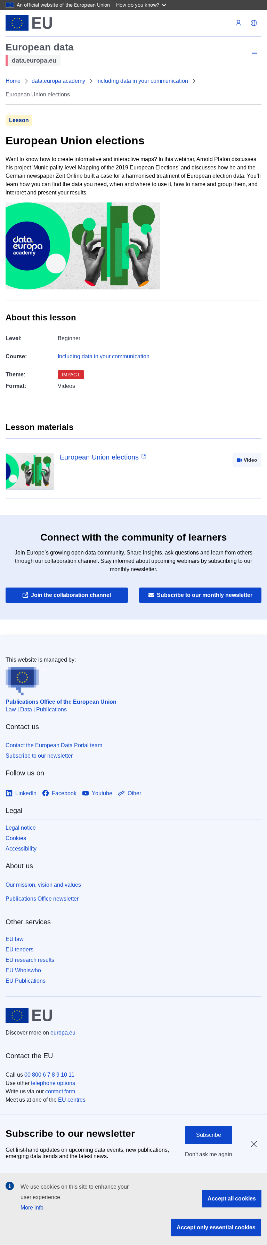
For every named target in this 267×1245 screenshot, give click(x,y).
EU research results (30, 960)
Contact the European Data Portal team (54, 745)
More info (32, 1208)
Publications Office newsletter (42, 899)
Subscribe (208, 1135)
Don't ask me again (208, 1154)
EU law (15, 939)
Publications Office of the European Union (61, 702)
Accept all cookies (232, 1199)
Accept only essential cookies (216, 1227)
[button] (253, 23)
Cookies (16, 838)
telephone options (53, 1083)
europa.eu (62, 1033)
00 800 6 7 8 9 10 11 (49, 1075)
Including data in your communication (142, 81)
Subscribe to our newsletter (39, 756)
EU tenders (19, 949)
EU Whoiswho (23, 970)
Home (13, 81)
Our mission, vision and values (43, 885)
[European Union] (29, 23)
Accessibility (21, 849)
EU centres (72, 1100)
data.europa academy (58, 81)
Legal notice (21, 828)
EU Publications (26, 981)
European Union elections (99, 457)
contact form (60, 1091)
